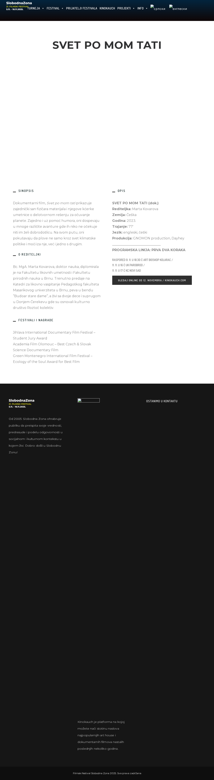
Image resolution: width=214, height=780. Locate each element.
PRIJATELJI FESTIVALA (81, 8)
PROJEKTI (124, 8)
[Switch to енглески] (178, 10)
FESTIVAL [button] (53, 8)
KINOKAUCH (107, 8)
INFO (141, 8)
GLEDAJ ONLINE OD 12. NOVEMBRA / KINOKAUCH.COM (152, 280)
